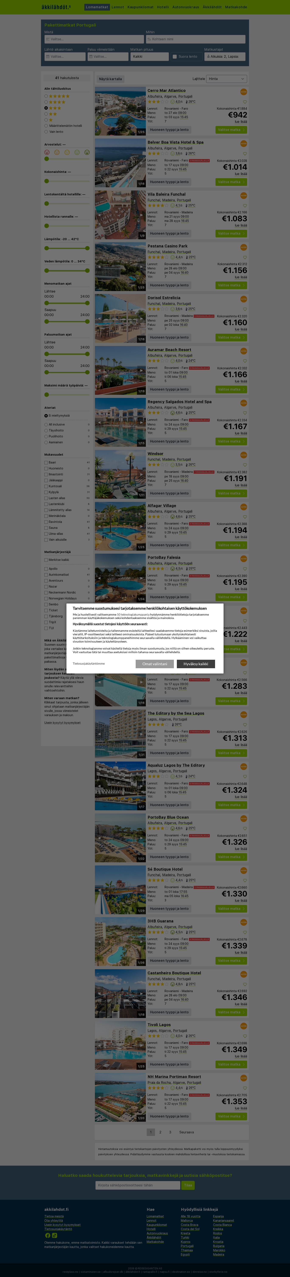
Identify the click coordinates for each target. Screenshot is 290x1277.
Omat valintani (154, 663)
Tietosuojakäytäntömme (89, 663)
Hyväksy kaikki (196, 663)
